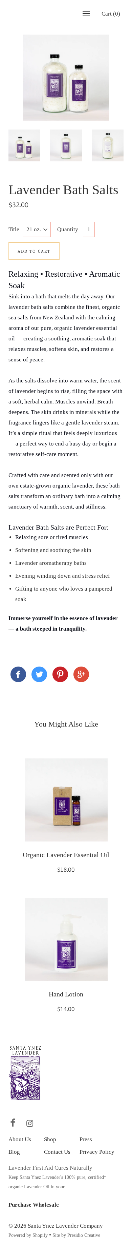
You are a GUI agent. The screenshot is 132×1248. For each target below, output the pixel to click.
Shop (50, 1139)
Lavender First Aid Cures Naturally (50, 1168)
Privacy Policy (97, 1152)
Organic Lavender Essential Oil (66, 854)
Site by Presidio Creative (76, 1235)
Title (13, 229)
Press (86, 1139)
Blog (14, 1152)
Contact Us (57, 1152)
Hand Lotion (66, 994)
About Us (19, 1139)
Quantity (67, 229)
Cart (111, 14)
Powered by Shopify (28, 1235)
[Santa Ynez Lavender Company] (18, 675)
